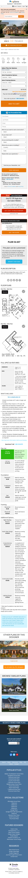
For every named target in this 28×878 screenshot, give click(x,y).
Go (18, 743)
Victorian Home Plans (14, 791)
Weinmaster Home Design (14, 839)
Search (4, 762)
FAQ (25, 762)
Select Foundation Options (9, 75)
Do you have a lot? (7, 135)
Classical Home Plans (14, 777)
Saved (15, 6)
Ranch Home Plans (14, 787)
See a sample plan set (14, 397)
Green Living (14, 829)
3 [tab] (10, 39)
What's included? (5, 69)
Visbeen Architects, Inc (14, 837)
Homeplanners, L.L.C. (14, 830)
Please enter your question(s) (10, 154)
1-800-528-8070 (17, 4)
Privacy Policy (20, 186)
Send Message (14, 170)
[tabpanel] (14, 29)
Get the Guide (14, 232)
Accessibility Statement (14, 873)
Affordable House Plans (14, 801)
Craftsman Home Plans (13, 49)
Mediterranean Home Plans (14, 784)
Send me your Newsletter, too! (12, 165)
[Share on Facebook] (14, 280)
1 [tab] (6, 39)
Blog (21, 762)
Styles (9, 762)
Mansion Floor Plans (14, 815)
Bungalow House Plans (14, 775)
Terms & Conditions (14, 12)
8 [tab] (22, 39)
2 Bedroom (14, 805)
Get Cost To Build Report (14, 211)
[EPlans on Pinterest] (17, 754)
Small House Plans (14, 817)
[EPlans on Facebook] (10, 754)
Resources (15, 762)
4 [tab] (13, 39)
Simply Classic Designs (14, 834)
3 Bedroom (14, 806)
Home (2, 49)
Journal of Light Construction (14, 855)
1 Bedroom (14, 803)
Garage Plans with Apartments (14, 812)
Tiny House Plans (14, 818)
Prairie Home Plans (14, 786)
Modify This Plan (14, 261)
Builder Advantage (14, 851)
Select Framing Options (8, 80)
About (11, 764)
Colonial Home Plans (14, 779)
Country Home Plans (14, 780)
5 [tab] (15, 39)
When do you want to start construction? (13, 129)
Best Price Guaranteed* (19, 91)
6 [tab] (17, 39)
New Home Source (14, 849)
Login (23, 6)
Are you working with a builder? (10, 140)
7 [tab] (19, 39)
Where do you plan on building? (11, 145)
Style (6, 49)
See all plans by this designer (14, 667)
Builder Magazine (14, 853)
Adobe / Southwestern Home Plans (14, 774)
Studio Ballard (14, 836)
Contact (16, 764)
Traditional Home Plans (14, 789)
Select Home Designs (14, 832)
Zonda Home (14, 856)
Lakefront (14, 813)
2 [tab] (8, 39)
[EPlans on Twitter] (14, 754)
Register (19, 6)
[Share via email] (8, 280)
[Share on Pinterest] (19, 280)
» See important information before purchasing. (14, 440)
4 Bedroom (14, 808)
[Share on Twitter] (16, 280)
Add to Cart (14, 104)
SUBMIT (21, 16)
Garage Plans (14, 810)
